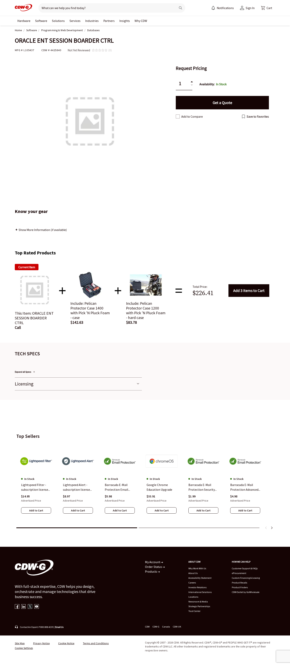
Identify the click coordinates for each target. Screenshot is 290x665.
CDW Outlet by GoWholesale (245, 592)
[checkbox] (178, 116)
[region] (145, 483)
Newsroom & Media (198, 601)
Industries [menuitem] (92, 21)
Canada (166, 626)
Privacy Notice (41, 643)
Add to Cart (249, 290)
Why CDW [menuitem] (141, 21)
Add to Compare (192, 116)
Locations (193, 596)
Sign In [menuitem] (250, 8)
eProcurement (239, 573)
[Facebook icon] (17, 607)
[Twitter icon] (30, 607)
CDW (147, 626)
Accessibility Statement (199, 577)
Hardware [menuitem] (23, 21)
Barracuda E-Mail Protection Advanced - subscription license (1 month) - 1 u (245, 487)
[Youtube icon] (36, 607)
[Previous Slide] (266, 528)
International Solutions (200, 592)
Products (151, 571)
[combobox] (105, 8)
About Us (193, 573)
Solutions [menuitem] (58, 21)
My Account (153, 562)
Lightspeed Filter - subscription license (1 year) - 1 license (34, 487)
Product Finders (240, 587)
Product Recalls (239, 582)
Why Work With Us (197, 568)
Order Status (154, 567)
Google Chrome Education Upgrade (159, 487)
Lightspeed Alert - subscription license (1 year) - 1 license (76, 487)
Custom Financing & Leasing (246, 577)
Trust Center (194, 611)
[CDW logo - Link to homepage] (23, 8)
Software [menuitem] (41, 21)
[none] (24, 20)
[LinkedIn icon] (23, 607)
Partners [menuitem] (109, 21)
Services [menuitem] (74, 21)
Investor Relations (197, 587)
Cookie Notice (66, 643)
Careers (192, 582)
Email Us (59, 627)
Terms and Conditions (96, 643)
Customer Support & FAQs (245, 568)
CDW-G (155, 626)
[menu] (222, 8)
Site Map (20, 643)
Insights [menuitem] (124, 21)
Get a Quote (222, 102)
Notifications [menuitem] (225, 8)
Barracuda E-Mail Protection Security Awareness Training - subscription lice (202, 487)
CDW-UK (177, 626)
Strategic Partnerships (199, 606)
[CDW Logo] (23, 8)
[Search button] (180, 8)
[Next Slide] (272, 528)
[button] (266, 8)
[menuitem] (213, 8)
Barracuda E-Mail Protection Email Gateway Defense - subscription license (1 (118, 487)
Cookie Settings (24, 648)
